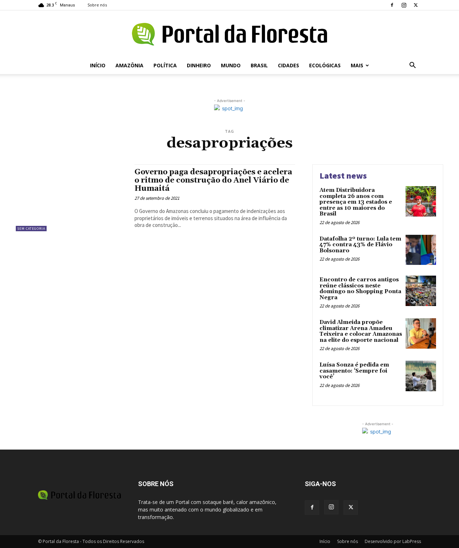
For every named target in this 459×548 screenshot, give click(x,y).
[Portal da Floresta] (229, 34)
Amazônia (129, 65)
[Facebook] (392, 5)
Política (165, 65)
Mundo (231, 65)
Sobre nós (97, 5)
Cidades (288, 65)
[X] (415, 5)
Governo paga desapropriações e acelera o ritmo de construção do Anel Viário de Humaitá (213, 180)
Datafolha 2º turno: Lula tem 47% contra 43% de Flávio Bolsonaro (360, 245)
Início (97, 65)
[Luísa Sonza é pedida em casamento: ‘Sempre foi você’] (421, 376)
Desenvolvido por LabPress (393, 541)
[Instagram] (403, 5)
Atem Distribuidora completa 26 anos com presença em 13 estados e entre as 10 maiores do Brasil (356, 202)
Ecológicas (325, 65)
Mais (357, 65)
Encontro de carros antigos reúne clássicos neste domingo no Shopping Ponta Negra (360, 288)
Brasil (259, 65)
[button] (412, 66)
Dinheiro (199, 65)
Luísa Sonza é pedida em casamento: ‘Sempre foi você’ (354, 371)
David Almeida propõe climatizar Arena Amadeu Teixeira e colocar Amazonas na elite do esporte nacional (361, 331)
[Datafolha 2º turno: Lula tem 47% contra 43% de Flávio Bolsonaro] (421, 250)
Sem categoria (31, 228)
